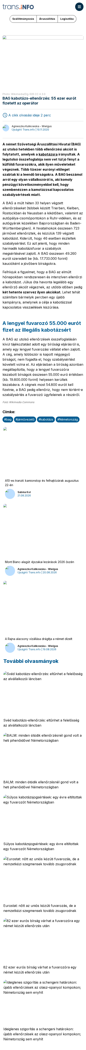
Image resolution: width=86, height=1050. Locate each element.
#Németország (67, 419)
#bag (7, 419)
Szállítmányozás (23, 18)
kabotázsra (48, 154)
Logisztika (67, 18)
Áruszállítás (47, 18)
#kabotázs (46, 419)
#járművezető (25, 419)
